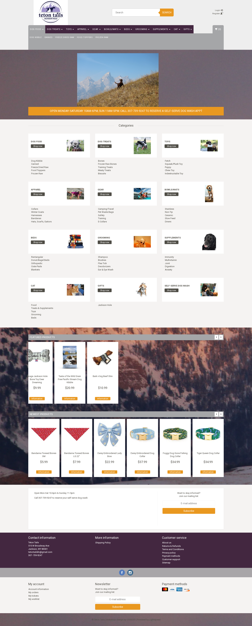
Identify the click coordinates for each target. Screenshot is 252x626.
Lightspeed (154, 619)
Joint (167, 263)
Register (216, 13)
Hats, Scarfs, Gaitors (41, 221)
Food (34, 305)
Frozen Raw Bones (107, 164)
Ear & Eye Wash (105, 269)
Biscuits (102, 173)
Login (218, 10)
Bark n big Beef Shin (208, 376)
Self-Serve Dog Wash (177, 285)
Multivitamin (171, 260)
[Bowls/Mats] (209, 193)
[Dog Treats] (142, 145)
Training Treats (105, 167)
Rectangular (37, 257)
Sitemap (166, 562)
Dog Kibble (36, 37)
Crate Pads (36, 266)
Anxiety (168, 269)
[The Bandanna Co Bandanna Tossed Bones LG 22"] (44, 434)
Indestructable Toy (174, 173)
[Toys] (209, 145)
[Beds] (75, 241)
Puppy (168, 167)
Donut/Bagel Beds (40, 260)
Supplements (161, 29)
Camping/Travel (106, 209)
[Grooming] (142, 241)
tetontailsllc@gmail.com (40, 552)
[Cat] (75, 289)
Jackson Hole (105, 305)
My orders (33, 592)
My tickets (33, 596)
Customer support (171, 559)
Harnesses (36, 215)
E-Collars (102, 221)
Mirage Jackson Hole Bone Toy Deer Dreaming (142, 379)
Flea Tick (102, 263)
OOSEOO (131, 619)
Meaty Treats (104, 170)
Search (166, 12)
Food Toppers (85, 37)
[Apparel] (75, 193)
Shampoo (103, 257)
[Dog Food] (75, 145)
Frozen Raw (102, 37)
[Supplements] (209, 241)
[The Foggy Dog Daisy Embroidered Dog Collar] (109, 434)
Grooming (141, 29)
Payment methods (171, 556)
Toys (69, 29)
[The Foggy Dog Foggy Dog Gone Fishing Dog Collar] (142, 434)
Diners (168, 221)
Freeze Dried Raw (64, 37)
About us (166, 542)
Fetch (167, 161)
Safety (101, 215)
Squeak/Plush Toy (174, 164)
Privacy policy (169, 552)
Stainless (169, 209)
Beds (127, 29)
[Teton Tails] (50, 12)
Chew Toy (169, 170)
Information (142, 398)
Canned (48, 37)
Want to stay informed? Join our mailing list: (188, 495)
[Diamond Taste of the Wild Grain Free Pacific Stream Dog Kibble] (175, 357)
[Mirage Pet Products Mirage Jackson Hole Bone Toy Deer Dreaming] (142, 357)
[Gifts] (142, 289)
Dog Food (36, 29)
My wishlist (33, 599)
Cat (176, 29)
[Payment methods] (176, 589)
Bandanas (36, 218)
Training (102, 218)
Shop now (37, 146)
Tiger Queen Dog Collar (175, 453)
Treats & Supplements (42, 308)
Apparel (82, 29)
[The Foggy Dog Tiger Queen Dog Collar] (175, 434)
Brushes (102, 260)
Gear (95, 29)
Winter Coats (37, 212)
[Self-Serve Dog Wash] (209, 289)
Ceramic (169, 215)
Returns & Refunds (171, 546)
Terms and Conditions (173, 549)
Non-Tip (169, 212)
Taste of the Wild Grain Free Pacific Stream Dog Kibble (175, 379)
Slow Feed (170, 218)
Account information (38, 589)
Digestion (170, 266)
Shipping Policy (103, 542)
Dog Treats (54, 29)
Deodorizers (104, 266)
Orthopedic (36, 263)
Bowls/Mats (111, 29)
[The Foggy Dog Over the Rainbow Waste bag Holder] (208, 434)
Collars (34, 209)
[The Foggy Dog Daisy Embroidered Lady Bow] (77, 434)
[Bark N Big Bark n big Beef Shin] (208, 357)
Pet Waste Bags (106, 212)
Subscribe (188, 511)
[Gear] (142, 193)
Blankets (35, 269)
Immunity (169, 257)
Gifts (187, 29)
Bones (101, 161)
